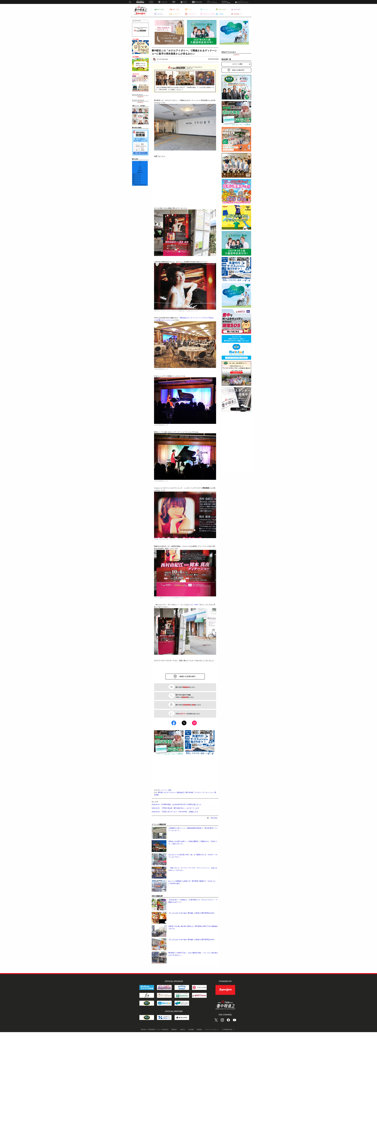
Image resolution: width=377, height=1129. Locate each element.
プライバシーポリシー (212, 1029)
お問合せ (182, 1029)
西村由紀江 (181, 792)
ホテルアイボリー (169, 792)
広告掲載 (191, 1029)
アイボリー (198, 792)
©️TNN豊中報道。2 (228, 1029)
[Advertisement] (168, 769)
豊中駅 (160, 792)
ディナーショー (208, 792)
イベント (164, 790)
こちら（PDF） (194, 604)
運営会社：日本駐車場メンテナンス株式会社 (154, 1029)
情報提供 (174, 1029)
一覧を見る (213, 818)
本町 (169, 790)
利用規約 (199, 1029)
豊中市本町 (189, 792)
